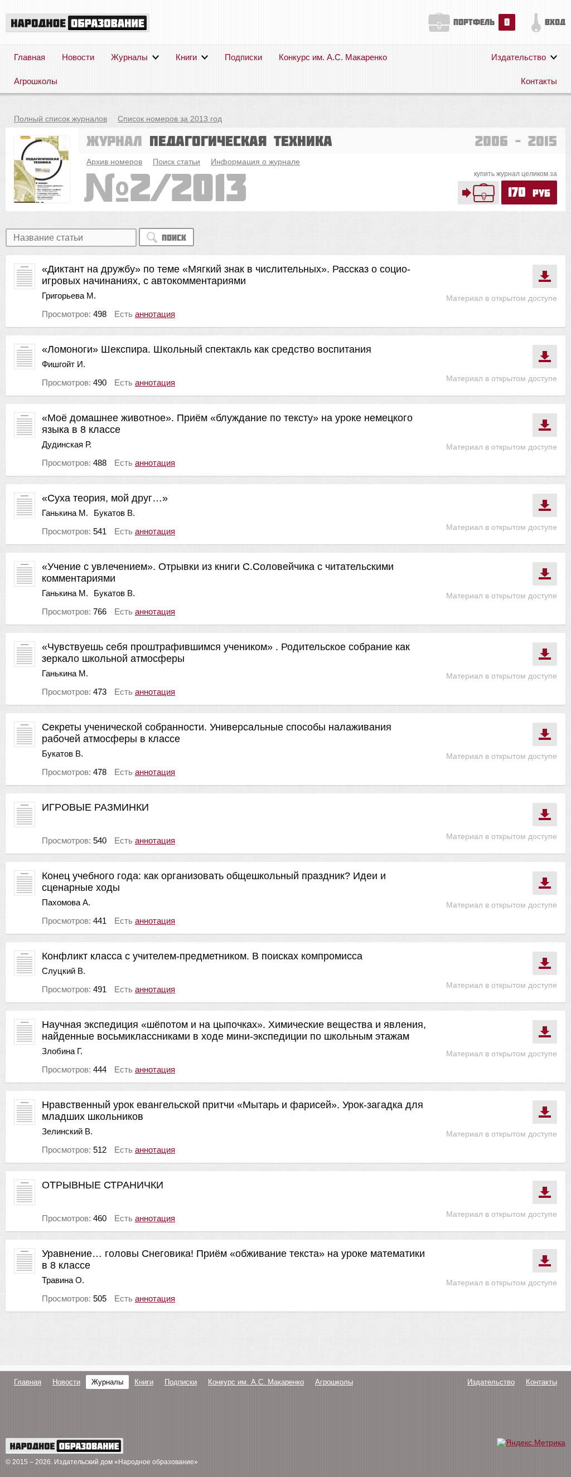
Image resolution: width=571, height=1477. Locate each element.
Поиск (174, 237)
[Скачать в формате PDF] (545, 276)
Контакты (539, 81)
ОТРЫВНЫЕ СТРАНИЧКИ (102, 1185)
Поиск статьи (176, 161)
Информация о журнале (255, 161)
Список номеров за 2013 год (170, 118)
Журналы (129, 57)
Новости (78, 57)
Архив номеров (114, 161)
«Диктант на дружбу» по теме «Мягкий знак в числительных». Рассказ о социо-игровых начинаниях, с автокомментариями (226, 275)
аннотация (155, 314)
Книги (186, 57)
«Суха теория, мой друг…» (105, 498)
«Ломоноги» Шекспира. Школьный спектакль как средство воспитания (206, 349)
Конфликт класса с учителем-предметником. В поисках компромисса (202, 956)
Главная (29, 57)
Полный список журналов (60, 118)
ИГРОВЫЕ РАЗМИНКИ (95, 807)
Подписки (243, 57)
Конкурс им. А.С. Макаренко (333, 57)
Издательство (518, 57)
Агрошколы (35, 81)
